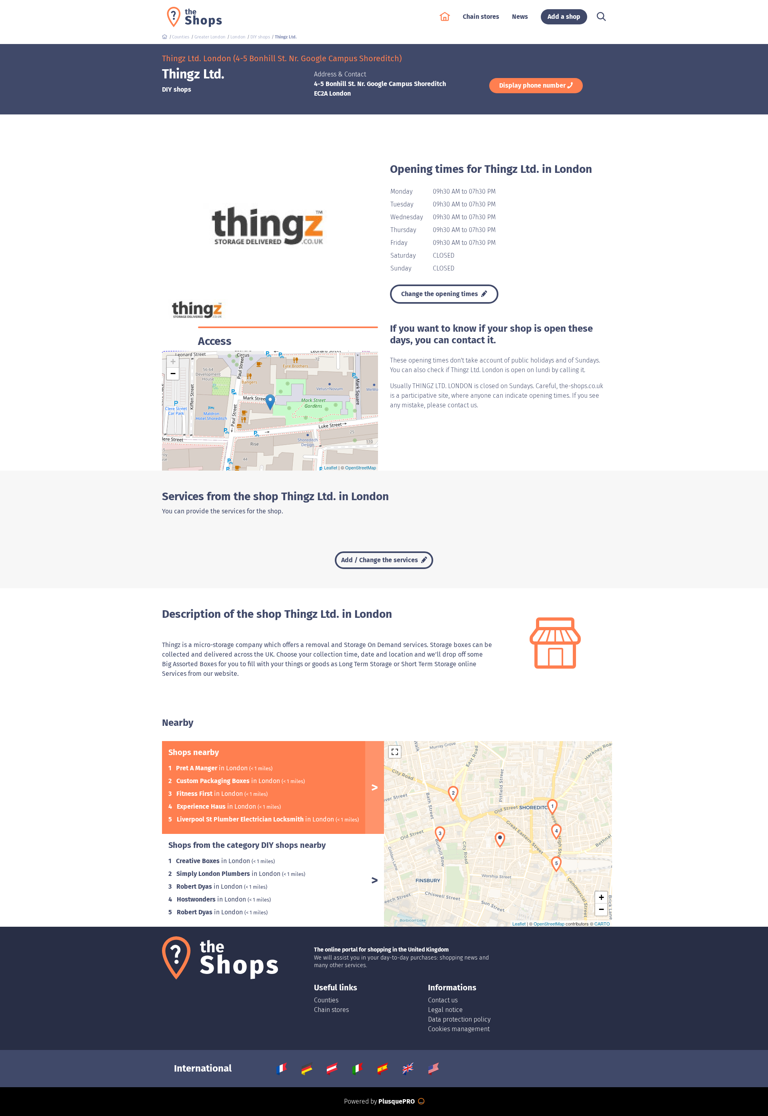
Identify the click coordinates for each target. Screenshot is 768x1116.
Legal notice (445, 1010)
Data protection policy (459, 1019)
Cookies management (459, 1029)
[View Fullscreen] (395, 752)
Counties (326, 1000)
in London (212, 768)
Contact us (443, 1000)
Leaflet (330, 467)
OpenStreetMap (360, 467)
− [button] (173, 374)
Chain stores (331, 1010)
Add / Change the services (380, 560)
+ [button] (173, 362)
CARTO (602, 923)
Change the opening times (440, 294)
